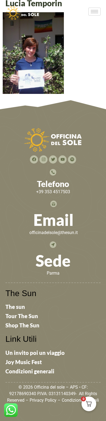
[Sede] (53, 244)
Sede (53, 260)
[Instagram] (43, 159)
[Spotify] (72, 159)
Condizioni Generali (80, 400)
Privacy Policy (43, 400)
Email (53, 219)
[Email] (53, 204)
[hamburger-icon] (94, 12)
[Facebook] (34, 159)
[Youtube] (62, 159)
